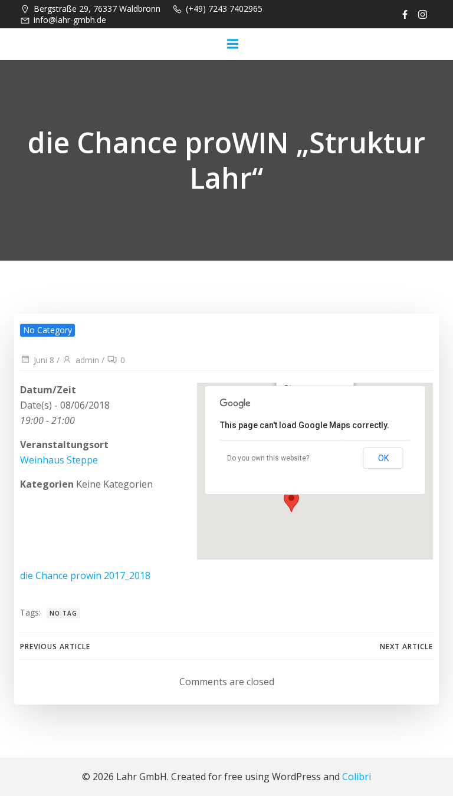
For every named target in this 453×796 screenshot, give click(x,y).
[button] (291, 501)
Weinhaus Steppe (59, 459)
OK (383, 458)
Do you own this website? (268, 458)
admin (87, 360)
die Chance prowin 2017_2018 (85, 575)
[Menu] (232, 44)
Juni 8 (44, 360)
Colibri (356, 776)
